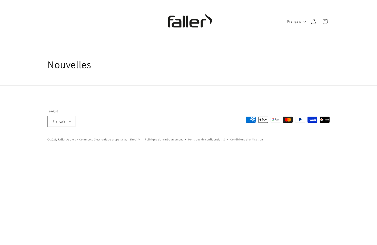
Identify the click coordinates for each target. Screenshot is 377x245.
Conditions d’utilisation (246, 139)
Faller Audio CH (68, 139)
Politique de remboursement (164, 139)
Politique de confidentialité (206, 139)
